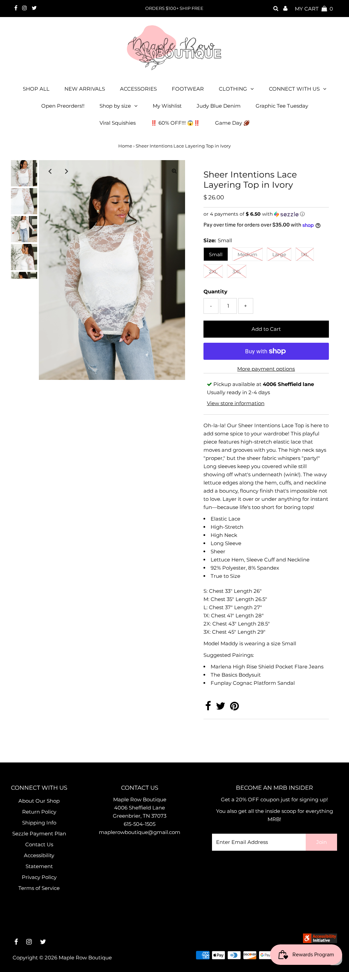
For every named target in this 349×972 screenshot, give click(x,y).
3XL (236, 271)
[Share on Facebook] (208, 708)
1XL (304, 254)
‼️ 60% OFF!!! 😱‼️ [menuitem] (175, 123)
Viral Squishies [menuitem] (118, 123)
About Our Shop (39, 801)
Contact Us (39, 844)
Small (216, 254)
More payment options (266, 369)
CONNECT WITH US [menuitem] (294, 89)
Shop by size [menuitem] (115, 106)
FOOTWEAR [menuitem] (188, 89)
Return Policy (39, 811)
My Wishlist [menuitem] (167, 106)
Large (279, 254)
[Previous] (49, 171)
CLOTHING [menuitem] (233, 89)
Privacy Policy (39, 877)
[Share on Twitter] (220, 708)
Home (125, 146)
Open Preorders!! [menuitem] (63, 106)
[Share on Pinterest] (234, 708)
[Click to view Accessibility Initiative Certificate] (320, 941)
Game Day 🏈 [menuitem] (232, 123)
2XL (213, 271)
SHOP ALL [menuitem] (36, 89)
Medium (247, 254)
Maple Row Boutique (85, 957)
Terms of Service (39, 888)
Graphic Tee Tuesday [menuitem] (282, 106)
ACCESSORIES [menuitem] (138, 89)
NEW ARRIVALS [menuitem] (84, 89)
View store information (235, 403)
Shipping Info (39, 822)
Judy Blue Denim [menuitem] (219, 106)
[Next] (66, 171)
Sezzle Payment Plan (39, 833)
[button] (266, 214)
